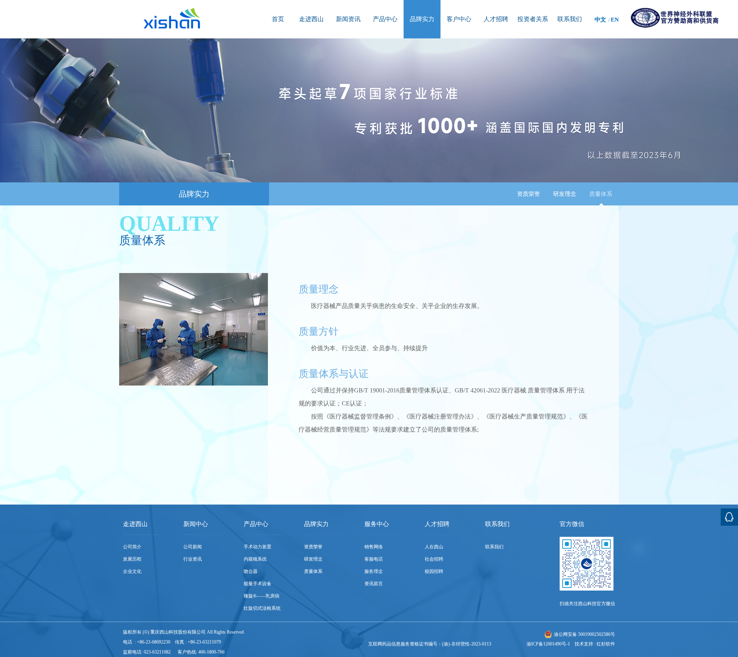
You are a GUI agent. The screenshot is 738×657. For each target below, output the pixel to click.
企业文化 (132, 571)
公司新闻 (192, 546)
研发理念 (564, 194)
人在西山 (434, 546)
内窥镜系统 (255, 559)
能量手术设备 (257, 583)
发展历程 (132, 559)
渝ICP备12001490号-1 (548, 644)
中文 (600, 20)
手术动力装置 (257, 546)
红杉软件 (606, 644)
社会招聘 (434, 559)
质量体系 (600, 194)
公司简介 (132, 546)
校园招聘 (434, 571)
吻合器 (251, 571)
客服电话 (373, 559)
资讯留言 (373, 583)
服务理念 (373, 571)
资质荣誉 (528, 194)
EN (615, 20)
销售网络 (373, 546)
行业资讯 (192, 559)
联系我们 (494, 546)
